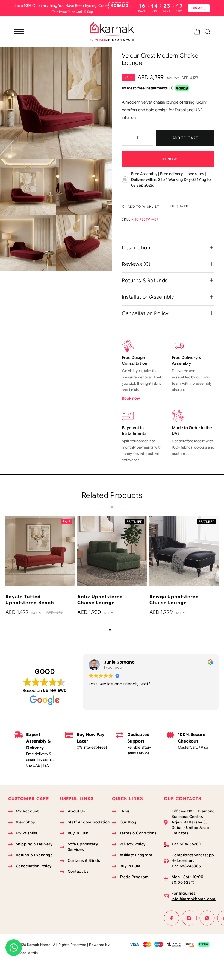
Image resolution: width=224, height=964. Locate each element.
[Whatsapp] (207, 918)
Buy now (168, 159)
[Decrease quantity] (126, 137)
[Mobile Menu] (19, 31)
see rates (196, 173)
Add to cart (185, 138)
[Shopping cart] (197, 32)
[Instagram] (189, 918)
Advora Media (26, 953)
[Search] (207, 32)
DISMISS (198, 8)
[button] (110, 630)
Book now (131, 398)
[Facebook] (172, 918)
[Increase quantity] (149, 137)
